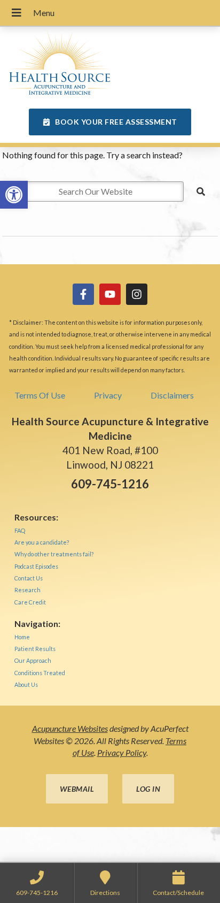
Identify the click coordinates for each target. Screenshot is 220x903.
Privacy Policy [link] (121, 752)
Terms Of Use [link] (39, 395)
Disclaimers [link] (172, 395)
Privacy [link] (108, 395)
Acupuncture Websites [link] (70, 728)
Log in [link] (148, 788)
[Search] (201, 191)
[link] (14, 195)
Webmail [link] (77, 788)
